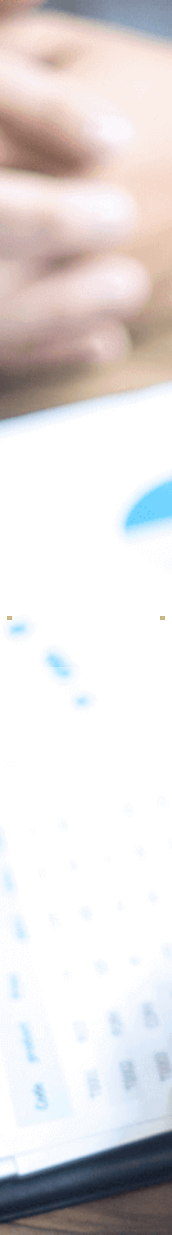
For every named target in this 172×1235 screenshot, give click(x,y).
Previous (9, 618)
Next (162, 618)
